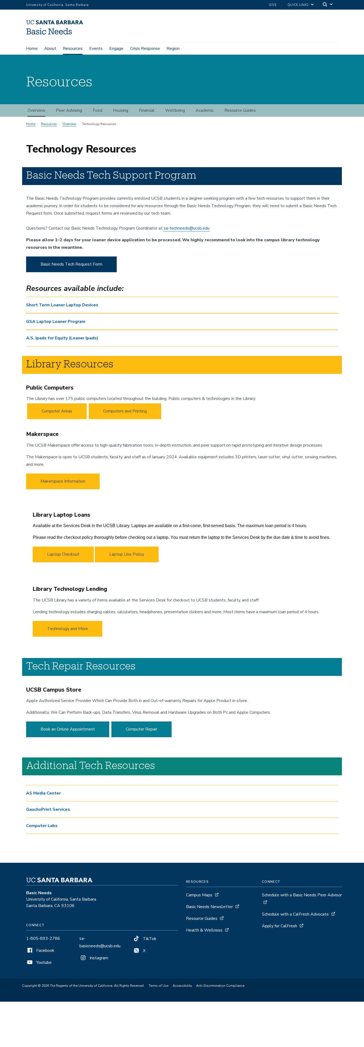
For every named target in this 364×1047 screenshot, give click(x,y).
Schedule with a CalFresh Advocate (295, 914)
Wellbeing (175, 110)
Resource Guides (240, 110)
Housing (120, 110)
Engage (116, 48)
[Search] (328, 5)
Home (32, 48)
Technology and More (67, 629)
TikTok (149, 939)
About (50, 48)
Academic (205, 110)
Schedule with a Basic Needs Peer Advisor (302, 895)
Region (173, 48)
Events (96, 48)
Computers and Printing (125, 411)
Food (97, 110)
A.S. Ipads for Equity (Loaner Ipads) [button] (62, 338)
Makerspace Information (63, 481)
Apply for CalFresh (279, 926)
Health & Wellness (204, 930)
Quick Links (298, 5)
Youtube (43, 962)
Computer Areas (57, 411)
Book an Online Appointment (68, 729)
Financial (147, 110)
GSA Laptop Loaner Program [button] (55, 321)
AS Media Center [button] (43, 793)
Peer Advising (69, 110)
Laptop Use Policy (126, 554)
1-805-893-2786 (43, 938)
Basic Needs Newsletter (209, 907)
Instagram (98, 958)
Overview (36, 110)
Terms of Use (158, 986)
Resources (73, 48)
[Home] (56, 35)
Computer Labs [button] (42, 826)
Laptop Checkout (63, 554)
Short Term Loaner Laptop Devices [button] (62, 305)
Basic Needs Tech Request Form (71, 264)
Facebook (44, 950)
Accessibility (182, 986)
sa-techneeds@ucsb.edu (186, 228)
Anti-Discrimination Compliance (220, 986)
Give (273, 5)
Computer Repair (141, 729)
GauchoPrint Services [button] (48, 809)
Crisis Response (145, 48)
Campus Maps (199, 895)
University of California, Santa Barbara (57, 5)
